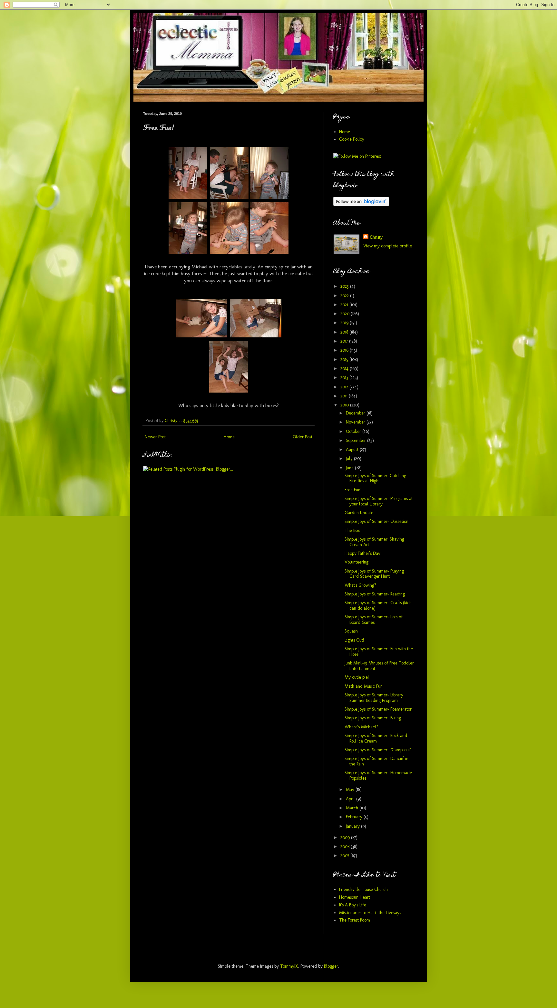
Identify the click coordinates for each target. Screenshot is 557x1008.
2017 (344, 341)
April (351, 799)
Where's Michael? (361, 727)
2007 (345, 855)
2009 (345, 837)
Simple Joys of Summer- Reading (375, 594)
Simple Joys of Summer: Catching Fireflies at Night (375, 478)
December (356, 413)
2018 (344, 332)
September (356, 440)
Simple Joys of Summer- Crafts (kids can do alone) (378, 605)
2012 (344, 387)
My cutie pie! (357, 677)
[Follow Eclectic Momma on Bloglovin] (361, 204)
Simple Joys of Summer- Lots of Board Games (374, 619)
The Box (352, 530)
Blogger (331, 966)
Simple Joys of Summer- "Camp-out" (378, 750)
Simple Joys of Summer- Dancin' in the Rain (376, 761)
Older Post (302, 437)
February (355, 817)
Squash (351, 631)
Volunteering (356, 562)
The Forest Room (354, 920)
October (354, 431)
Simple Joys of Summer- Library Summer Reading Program (374, 697)
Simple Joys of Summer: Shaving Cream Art (374, 541)
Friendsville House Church (363, 889)
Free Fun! (353, 490)
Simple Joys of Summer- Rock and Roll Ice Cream (376, 738)
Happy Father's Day (362, 553)
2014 (345, 368)
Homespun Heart (354, 897)
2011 (344, 396)
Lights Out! (354, 640)
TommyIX (289, 966)
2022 (345, 295)
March (352, 808)
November (356, 422)
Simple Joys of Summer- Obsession (376, 521)
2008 (345, 846)
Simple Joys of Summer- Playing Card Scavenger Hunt (374, 573)
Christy (376, 237)
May (351, 789)
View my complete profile (387, 246)
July (350, 458)
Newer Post (155, 437)
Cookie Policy (351, 139)
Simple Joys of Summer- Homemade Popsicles (378, 775)
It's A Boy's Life (352, 905)
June (350, 468)
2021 (344, 304)
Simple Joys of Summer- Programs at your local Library (379, 501)
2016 (345, 350)
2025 (345, 286)
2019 (345, 322)
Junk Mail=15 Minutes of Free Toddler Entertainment (379, 665)
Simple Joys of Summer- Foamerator (378, 709)
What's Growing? (360, 585)
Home (229, 437)
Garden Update (359, 512)
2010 (345, 405)
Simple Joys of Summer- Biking (373, 718)
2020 (345, 313)
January (353, 826)
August (353, 449)
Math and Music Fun (364, 686)
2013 (344, 377)
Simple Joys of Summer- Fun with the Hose (379, 651)
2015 (344, 359)
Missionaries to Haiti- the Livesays (370, 912)
